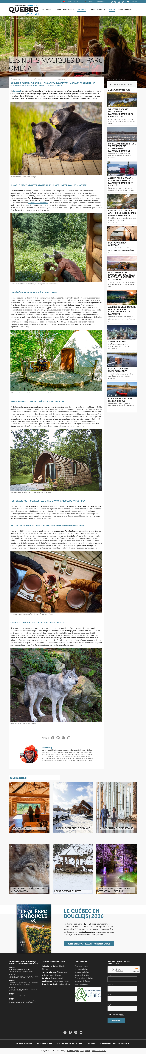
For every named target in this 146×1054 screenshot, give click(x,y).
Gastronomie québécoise (83, 975)
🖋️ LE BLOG (88, 1)
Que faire (81, 9)
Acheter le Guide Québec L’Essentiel (115, 1043)
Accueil (10, 18)
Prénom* (111, 985)
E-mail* (110, 975)
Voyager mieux (125, 10)
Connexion (133, 1)
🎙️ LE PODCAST (101, 1)
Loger (112, 9)
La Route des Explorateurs (21, 785)
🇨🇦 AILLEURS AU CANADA (72, 1)
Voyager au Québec (81, 966)
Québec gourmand (97, 10)
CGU (82, 1051)
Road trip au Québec (81, 984)
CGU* (122, 1015)
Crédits (87, 1051)
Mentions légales (73, 1051)
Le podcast (91, 1043)
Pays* (109, 1005)
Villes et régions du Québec (84, 978)
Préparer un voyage (64, 10)
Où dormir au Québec (82, 972)
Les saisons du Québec (82, 981)
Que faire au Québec (81, 969)
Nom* (109, 995)
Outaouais (17, 91)
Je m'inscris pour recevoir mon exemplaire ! (89, 944)
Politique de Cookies (99, 1051)
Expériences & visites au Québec (70, 1043)
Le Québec (47, 10)
